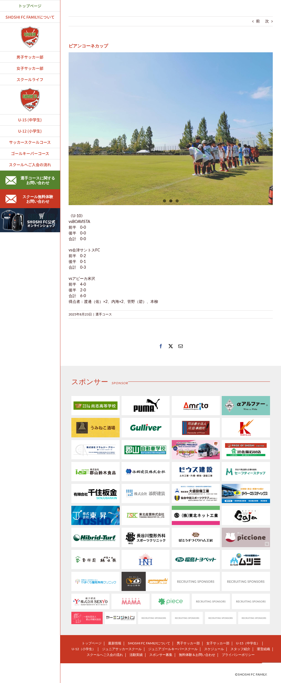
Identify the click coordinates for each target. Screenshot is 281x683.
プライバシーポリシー (238, 654)
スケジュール (214, 649)
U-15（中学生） (248, 643)
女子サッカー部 (217, 643)
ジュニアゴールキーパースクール (173, 649)
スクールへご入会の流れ (105, 654)
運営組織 (263, 649)
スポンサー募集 (160, 654)
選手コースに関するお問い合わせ (38, 180)
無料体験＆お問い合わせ (197, 654)
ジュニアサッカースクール (122, 649)
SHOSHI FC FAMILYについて (149, 643)
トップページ (92, 643)
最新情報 (114, 643)
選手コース (103, 314)
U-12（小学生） (83, 649)
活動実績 (136, 654)
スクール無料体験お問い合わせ (38, 199)
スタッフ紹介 (240, 649)
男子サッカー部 (188, 643)
